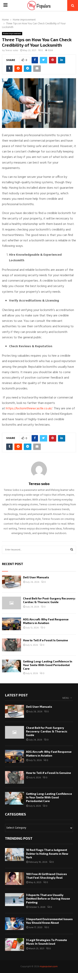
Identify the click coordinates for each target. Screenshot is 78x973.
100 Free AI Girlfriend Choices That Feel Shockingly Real (46, 875)
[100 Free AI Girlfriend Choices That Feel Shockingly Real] (14, 878)
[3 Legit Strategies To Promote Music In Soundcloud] (14, 944)
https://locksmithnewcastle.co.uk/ (29, 408)
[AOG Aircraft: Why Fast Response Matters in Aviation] (11, 624)
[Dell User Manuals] (11, 582)
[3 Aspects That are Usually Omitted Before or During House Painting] (14, 899)
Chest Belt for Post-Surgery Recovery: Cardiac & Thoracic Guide (49, 600)
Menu (65, 698)
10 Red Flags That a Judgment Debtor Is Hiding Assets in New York (47, 853)
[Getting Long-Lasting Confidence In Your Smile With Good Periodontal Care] (11, 666)
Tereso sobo (11, 50)
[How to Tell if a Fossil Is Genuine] (11, 644)
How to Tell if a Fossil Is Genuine (45, 640)
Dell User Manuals (36, 577)
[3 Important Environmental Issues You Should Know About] (14, 923)
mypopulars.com (49, 967)
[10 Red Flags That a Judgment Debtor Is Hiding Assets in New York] (14, 854)
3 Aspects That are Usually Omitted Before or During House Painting (48, 898)
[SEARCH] (71, 550)
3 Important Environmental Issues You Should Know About (49, 920)
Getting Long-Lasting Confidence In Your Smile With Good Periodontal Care (47, 665)
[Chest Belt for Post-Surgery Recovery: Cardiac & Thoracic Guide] (11, 603)
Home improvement (12, 33)
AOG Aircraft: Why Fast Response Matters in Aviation (46, 621)
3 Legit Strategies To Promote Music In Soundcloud (46, 941)
